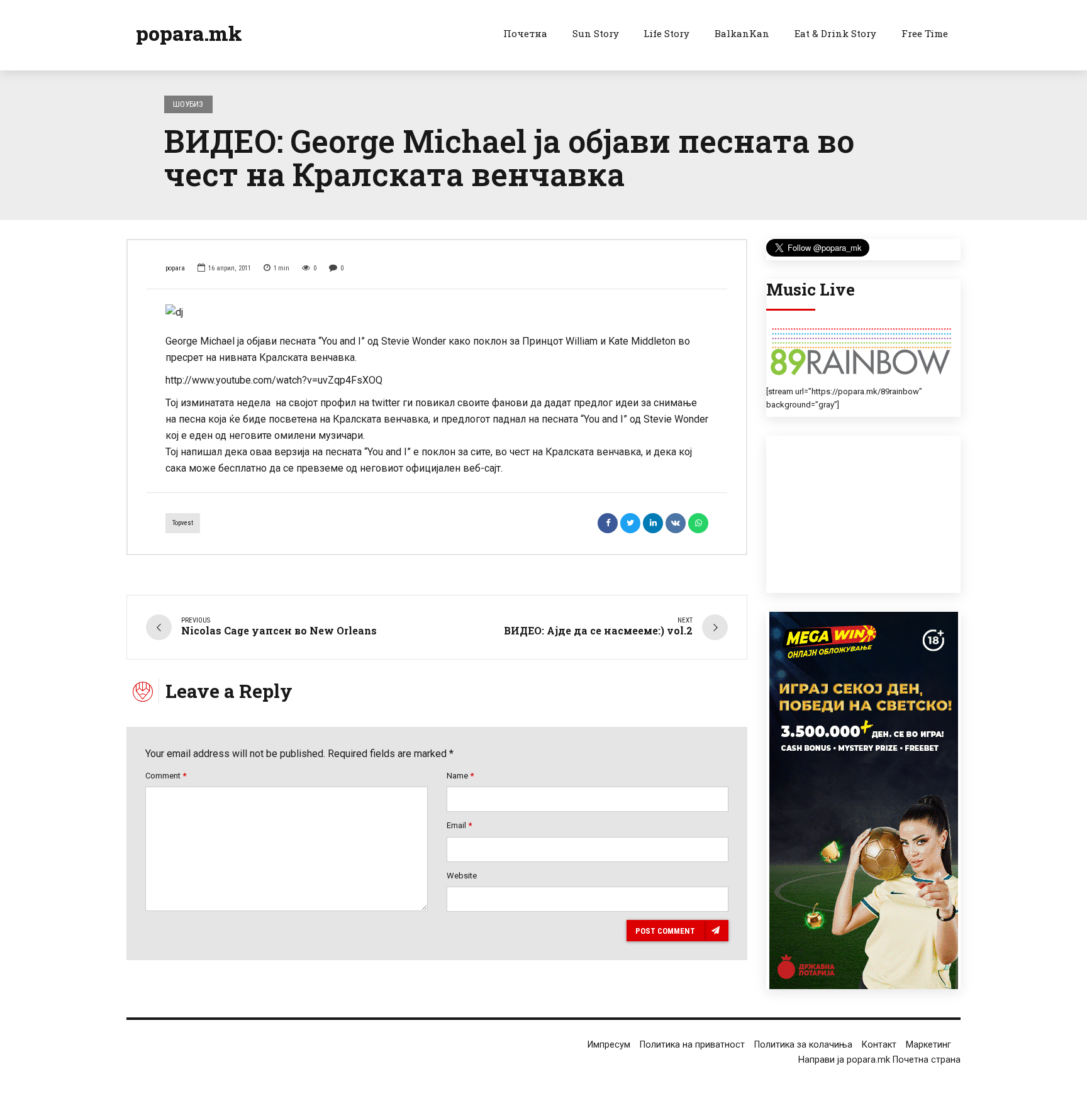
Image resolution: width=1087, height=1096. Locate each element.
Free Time (924, 33)
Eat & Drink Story (835, 33)
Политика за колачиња (803, 1044)
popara (175, 268)
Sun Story (595, 33)
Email (459, 825)
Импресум (609, 1044)
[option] (436, 312)
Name (460, 775)
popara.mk (189, 33)
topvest (182, 523)
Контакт (879, 1044)
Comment (165, 775)
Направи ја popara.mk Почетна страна (879, 1059)
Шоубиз (188, 104)
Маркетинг (928, 1044)
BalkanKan (742, 33)
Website (462, 875)
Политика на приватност (692, 1044)
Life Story (666, 33)
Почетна (525, 33)
